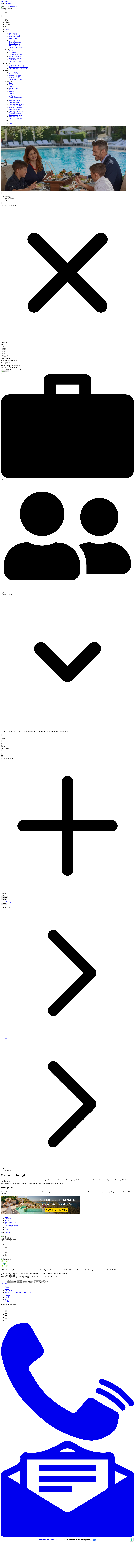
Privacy (7, 1287)
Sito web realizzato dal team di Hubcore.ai (18, 1292)
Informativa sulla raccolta (48, 1540)
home (6, 1217)
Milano (11, 84)
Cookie (7, 1289)
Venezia (11, 92)
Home (7, 29)
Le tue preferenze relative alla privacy (76, 1540)
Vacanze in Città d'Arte (16, 111)
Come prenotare (10, 1224)
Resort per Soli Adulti (15, 58)
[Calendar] (5, 371)
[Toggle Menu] (1, 16)
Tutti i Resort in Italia (15, 61)
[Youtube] (6, 1253)
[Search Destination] (1, 203)
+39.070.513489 (12, 7)
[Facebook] (6, 1244)
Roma (10, 83)
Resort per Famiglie (15, 56)
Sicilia (7, 1299)
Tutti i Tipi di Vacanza (15, 118)
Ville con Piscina (14, 74)
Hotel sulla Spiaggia (15, 35)
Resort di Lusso (13, 51)
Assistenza (8, 1220)
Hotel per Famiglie (14, 36)
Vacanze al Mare (14, 102)
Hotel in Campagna (15, 42)
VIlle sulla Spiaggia (15, 76)
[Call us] (67, 1440)
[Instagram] (6, 1247)
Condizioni (8, 1290)
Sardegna (8, 1296)
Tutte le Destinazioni (15, 97)
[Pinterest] (6, 1250)
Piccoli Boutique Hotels (16, 65)
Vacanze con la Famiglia (16, 104)
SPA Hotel (12, 40)
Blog (6, 1229)
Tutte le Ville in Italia (15, 79)
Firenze (11, 90)
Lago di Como (13, 88)
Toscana (7, 1297)
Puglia (7, 1301)
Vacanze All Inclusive (15, 108)
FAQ (6, 1227)
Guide (11, 124)
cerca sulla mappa (6, 902)
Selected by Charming (12, 1226)
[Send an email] (67, 1536)
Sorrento (11, 93)
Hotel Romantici (14, 38)
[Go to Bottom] (1, 193)
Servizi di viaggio (10, 1222)
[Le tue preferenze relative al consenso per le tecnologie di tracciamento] (131, 1539)
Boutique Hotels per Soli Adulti (18, 67)
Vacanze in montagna (15, 109)
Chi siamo (8, 1218)
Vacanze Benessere (15, 113)
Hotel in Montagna (14, 44)
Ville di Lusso (13, 72)
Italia (6, 1039)
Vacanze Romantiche (15, 106)
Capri (10, 95)
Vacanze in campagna (15, 115)
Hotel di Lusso (13, 33)
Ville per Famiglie (14, 77)
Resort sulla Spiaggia (15, 54)
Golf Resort (12, 60)
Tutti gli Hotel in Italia (15, 47)
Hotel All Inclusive (14, 45)
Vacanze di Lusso (14, 100)
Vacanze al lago (13, 116)
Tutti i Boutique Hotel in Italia (18, 68)
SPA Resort (12, 52)
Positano (11, 86)
